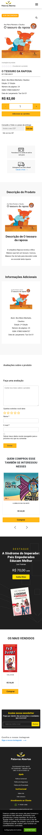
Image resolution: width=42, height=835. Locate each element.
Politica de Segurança (21, 782)
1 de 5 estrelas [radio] (4, 413)
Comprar (21, 520)
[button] (36, 18)
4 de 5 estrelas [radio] (15, 413)
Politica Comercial (21, 779)
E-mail (6, 425)
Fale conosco (21, 796)
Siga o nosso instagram (12, 740)
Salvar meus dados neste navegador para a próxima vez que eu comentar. (20, 437)
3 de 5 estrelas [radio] (11, 413)
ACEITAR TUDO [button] (30, 830)
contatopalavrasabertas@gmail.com (21, 809)
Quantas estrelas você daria (14, 409)
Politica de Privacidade (21, 785)
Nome (6, 416)
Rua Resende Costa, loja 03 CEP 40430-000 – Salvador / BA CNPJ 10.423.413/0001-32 (21, 768)
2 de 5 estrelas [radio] (8, 413)
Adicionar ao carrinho (21, 114)
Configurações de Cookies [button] (12, 830)
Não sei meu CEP (8, 133)
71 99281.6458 (22, 804)
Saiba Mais (21, 577)
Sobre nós (21, 793)
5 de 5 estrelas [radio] (18, 413)
